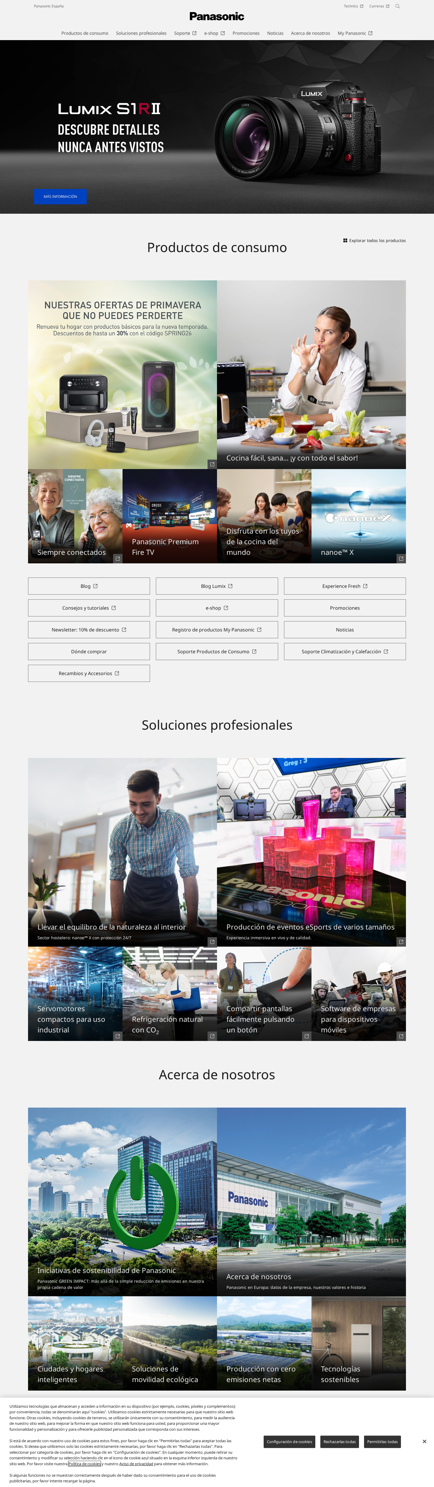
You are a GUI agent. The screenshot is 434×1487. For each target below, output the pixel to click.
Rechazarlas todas (340, 1441)
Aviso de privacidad (136, 1463)
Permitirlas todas (382, 1441)
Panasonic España (49, 6)
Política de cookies (84, 1463)
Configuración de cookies (289, 1441)
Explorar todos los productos (377, 240)
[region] (217, 1442)
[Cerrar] (424, 1441)
